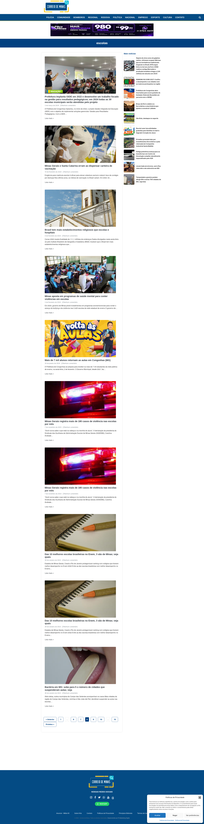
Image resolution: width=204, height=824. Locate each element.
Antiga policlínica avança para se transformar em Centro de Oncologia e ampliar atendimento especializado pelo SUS (148, 155)
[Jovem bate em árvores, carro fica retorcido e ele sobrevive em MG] (129, 167)
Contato (179, 17)
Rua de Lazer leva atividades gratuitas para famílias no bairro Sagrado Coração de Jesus (147, 130)
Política (117, 17)
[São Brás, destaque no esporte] (129, 118)
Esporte (155, 17)
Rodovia (105, 17)
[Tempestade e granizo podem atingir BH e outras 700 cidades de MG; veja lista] (129, 179)
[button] (200, 797)
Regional (93, 17)
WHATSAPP (103, 804)
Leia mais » (49, 118)
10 (101, 719)
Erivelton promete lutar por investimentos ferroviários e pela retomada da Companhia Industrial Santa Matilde (148, 142)
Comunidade (63, 17)
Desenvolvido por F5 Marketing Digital (119, 818)
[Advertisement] (122, 6)
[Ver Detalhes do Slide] (102, 29)
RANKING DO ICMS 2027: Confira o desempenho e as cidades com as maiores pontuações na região (148, 82)
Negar (175, 815)
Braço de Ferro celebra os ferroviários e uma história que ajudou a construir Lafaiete (147, 106)
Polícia (50, 17)
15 (115, 719)
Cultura (167, 17)
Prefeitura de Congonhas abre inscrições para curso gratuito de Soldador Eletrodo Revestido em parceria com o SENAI (148, 94)
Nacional (130, 17)
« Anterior (50, 719)
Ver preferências (192, 815)
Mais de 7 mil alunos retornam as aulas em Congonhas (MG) (77, 360)
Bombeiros (79, 17)
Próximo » (50, 724)
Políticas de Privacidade (167, 820)
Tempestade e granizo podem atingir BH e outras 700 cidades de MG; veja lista (148, 179)
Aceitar (157, 815)
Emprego (143, 17)
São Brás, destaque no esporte (147, 118)
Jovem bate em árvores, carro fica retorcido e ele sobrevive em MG (148, 167)
